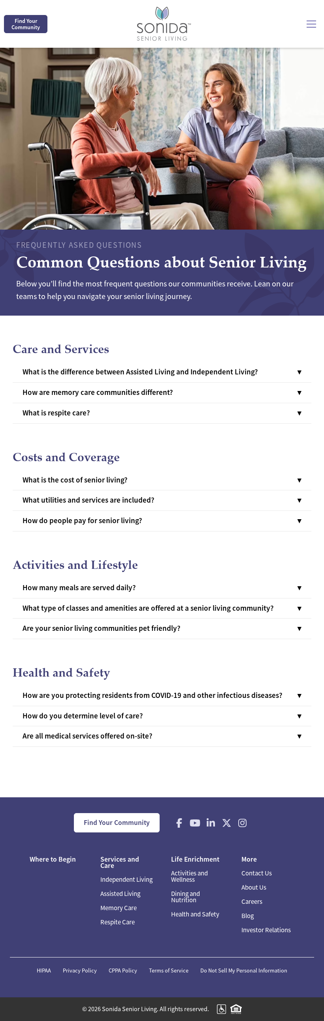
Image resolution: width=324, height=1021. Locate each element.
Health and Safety (195, 914)
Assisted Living (120, 894)
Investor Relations (266, 930)
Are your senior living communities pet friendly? (102, 628)
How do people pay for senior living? (82, 520)
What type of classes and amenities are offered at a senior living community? (148, 608)
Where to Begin (53, 859)
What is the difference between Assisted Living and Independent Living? (140, 372)
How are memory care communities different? (98, 392)
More (249, 859)
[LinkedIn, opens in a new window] (211, 823)
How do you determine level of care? (83, 716)
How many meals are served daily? (79, 588)
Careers (251, 902)
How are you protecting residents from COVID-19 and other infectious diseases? (153, 695)
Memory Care (118, 908)
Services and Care (119, 862)
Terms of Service (168, 970)
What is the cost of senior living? (75, 480)
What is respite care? (56, 413)
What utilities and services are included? (88, 500)
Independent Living (126, 879)
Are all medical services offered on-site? (88, 736)
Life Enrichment (195, 859)
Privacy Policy (80, 970)
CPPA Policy (123, 970)
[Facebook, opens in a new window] (179, 823)
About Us (253, 887)
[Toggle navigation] (311, 24)
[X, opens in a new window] (227, 823)
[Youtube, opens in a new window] (195, 823)
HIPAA (44, 970)
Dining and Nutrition (185, 897)
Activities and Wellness (189, 876)
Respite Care (117, 922)
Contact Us (256, 873)
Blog (247, 916)
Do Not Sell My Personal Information (243, 970)
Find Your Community (25, 24)
